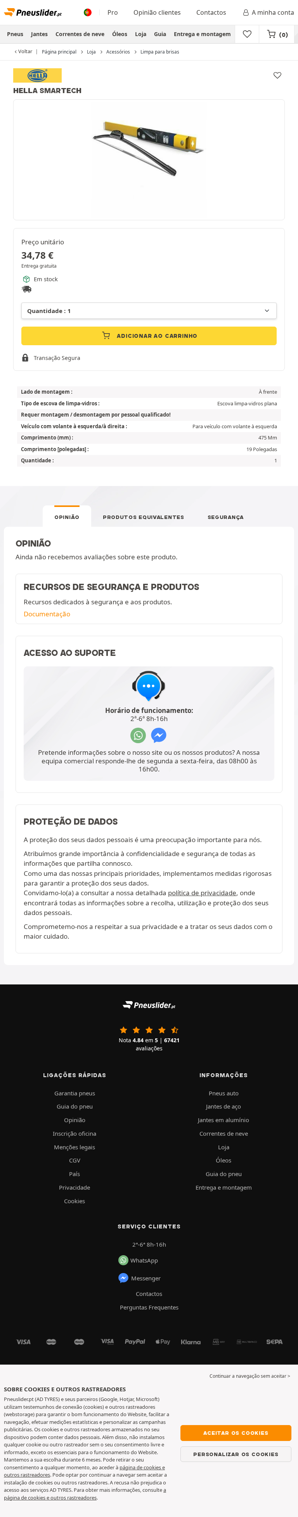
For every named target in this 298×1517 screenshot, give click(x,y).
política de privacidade (202, 892)
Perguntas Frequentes (149, 1307)
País (74, 1174)
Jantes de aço (223, 1106)
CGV (74, 1160)
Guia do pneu (75, 1106)
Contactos (211, 12)
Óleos (119, 34)
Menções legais (74, 1147)
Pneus (15, 34)
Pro (112, 12)
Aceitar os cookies (235, 1433)
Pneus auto (224, 1093)
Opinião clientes (157, 12)
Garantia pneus (74, 1093)
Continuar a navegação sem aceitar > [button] (250, 1376)
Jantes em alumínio (223, 1120)
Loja (140, 34)
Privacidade (74, 1187)
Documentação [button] (47, 613)
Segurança (226, 517)
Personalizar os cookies (235, 1454)
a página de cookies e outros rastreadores (85, 1493)
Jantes (39, 34)
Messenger (146, 1278)
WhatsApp (144, 1260)
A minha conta (273, 12)
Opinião (67, 517)
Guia (160, 34)
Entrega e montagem (202, 34)
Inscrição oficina (74, 1133)
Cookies (74, 1201)
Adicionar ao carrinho (156, 335)
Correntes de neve (79, 34)
